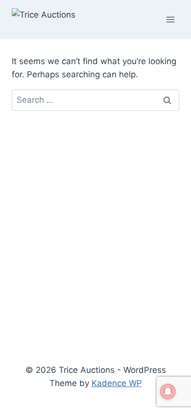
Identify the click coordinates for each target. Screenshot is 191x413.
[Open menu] (170, 19)
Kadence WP (117, 383)
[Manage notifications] (168, 391)
